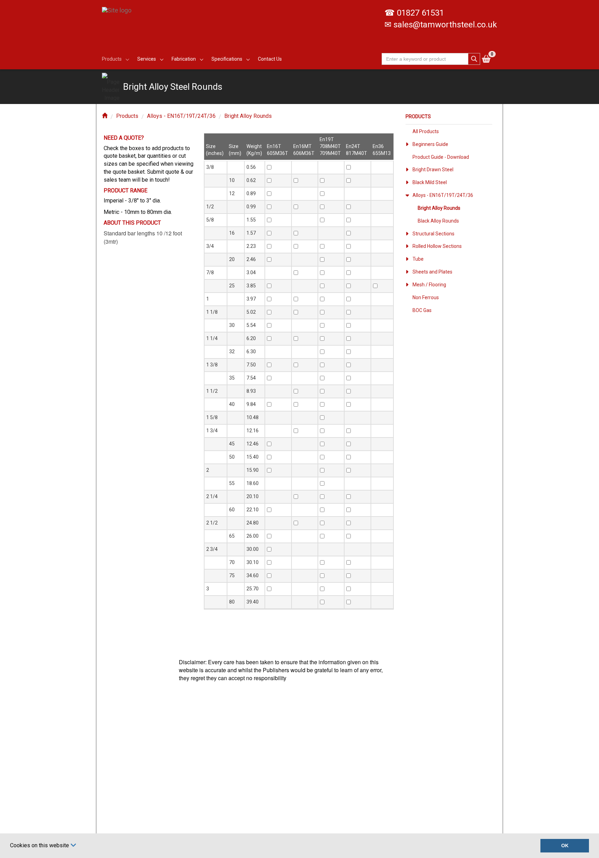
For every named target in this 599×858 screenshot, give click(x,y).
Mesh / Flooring (429, 284)
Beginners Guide (430, 144)
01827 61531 (420, 13)
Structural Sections (433, 233)
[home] (104, 116)
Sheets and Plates (432, 272)
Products (127, 116)
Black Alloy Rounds (438, 221)
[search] (474, 59)
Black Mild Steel (430, 182)
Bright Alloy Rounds (248, 116)
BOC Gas (422, 310)
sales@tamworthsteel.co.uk (445, 24)
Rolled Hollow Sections (437, 246)
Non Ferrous (426, 297)
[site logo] (119, 7)
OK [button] (564, 845)
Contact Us (270, 59)
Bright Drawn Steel (433, 169)
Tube (418, 259)
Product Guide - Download (441, 157)
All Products (426, 131)
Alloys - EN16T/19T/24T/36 (181, 116)
